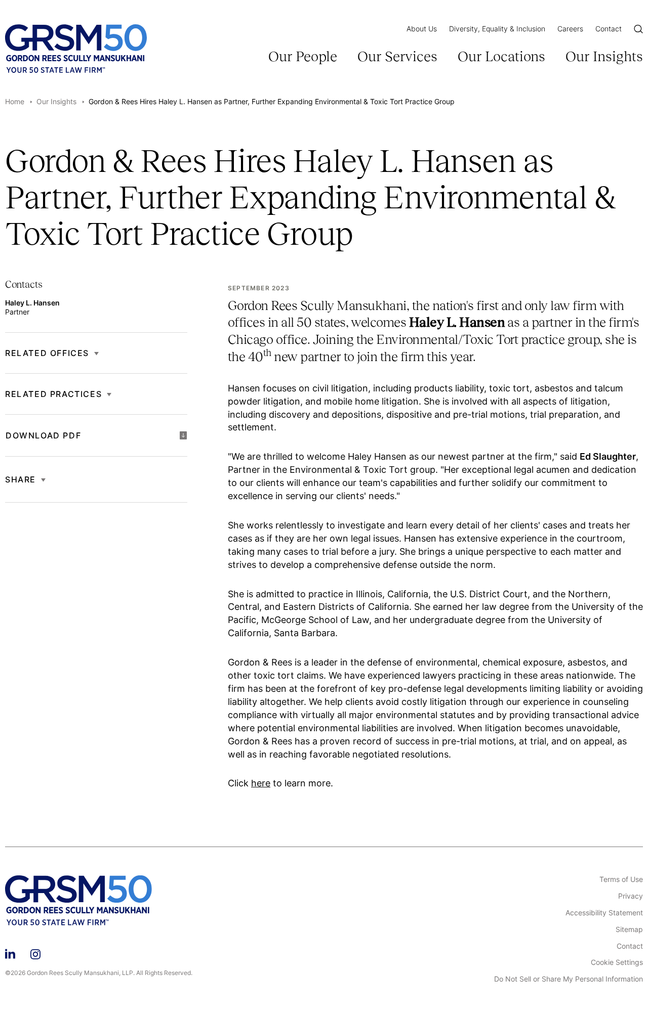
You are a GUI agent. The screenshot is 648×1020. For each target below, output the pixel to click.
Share (20, 479)
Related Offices (47, 353)
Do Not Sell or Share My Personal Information (568, 979)
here (260, 783)
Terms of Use (621, 879)
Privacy (630, 896)
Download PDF (43, 435)
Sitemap (629, 929)
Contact (608, 28)
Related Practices (53, 394)
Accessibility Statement (604, 913)
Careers (570, 28)
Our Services (397, 56)
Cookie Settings (617, 962)
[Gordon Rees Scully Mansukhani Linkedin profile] (10, 952)
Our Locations (501, 56)
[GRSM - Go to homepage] (76, 48)
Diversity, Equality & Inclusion (497, 28)
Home (14, 101)
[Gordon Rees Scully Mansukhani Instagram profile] (35, 952)
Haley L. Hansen (32, 302)
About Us (422, 28)
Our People (302, 56)
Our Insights (604, 56)
